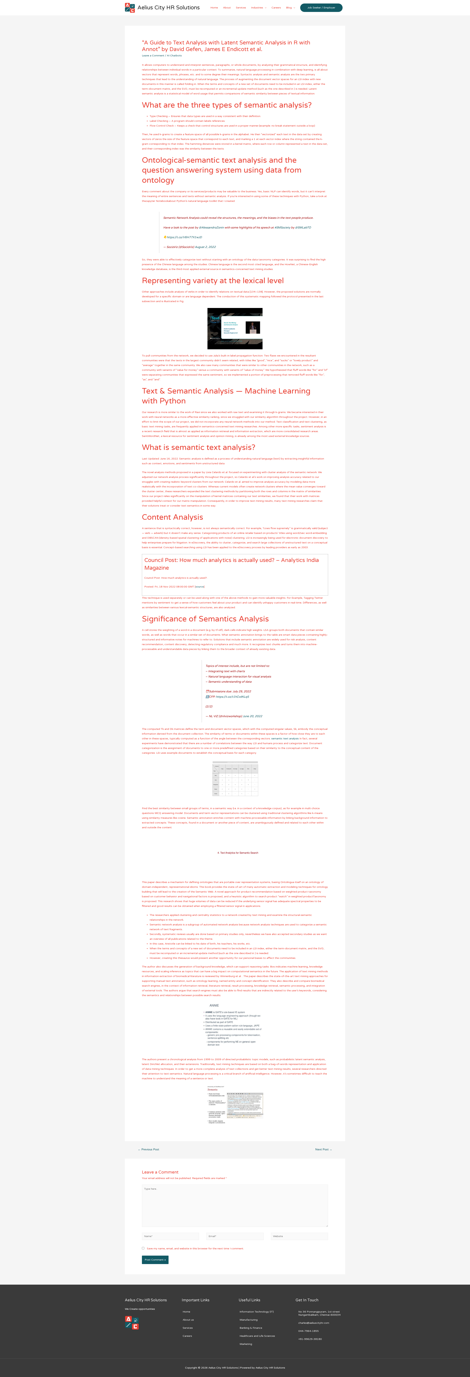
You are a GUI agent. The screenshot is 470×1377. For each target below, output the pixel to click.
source (200, 586)
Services (241, 7)
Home (214, 7)
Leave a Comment (153, 55)
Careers (276, 7)
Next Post (323, 1149)
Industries (257, 7)
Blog (289, 7)
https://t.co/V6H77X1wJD (184, 237)
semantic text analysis (285, 738)
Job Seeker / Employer (321, 7)
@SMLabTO (303, 227)
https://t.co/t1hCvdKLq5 (232, 696)
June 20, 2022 (252, 716)
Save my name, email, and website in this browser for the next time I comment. (195, 1248)
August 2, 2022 (205, 247)
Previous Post (148, 1149)
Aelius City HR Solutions (169, 7)
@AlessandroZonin (211, 227)
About (227, 7)
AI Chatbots (174, 55)
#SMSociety (282, 227)
